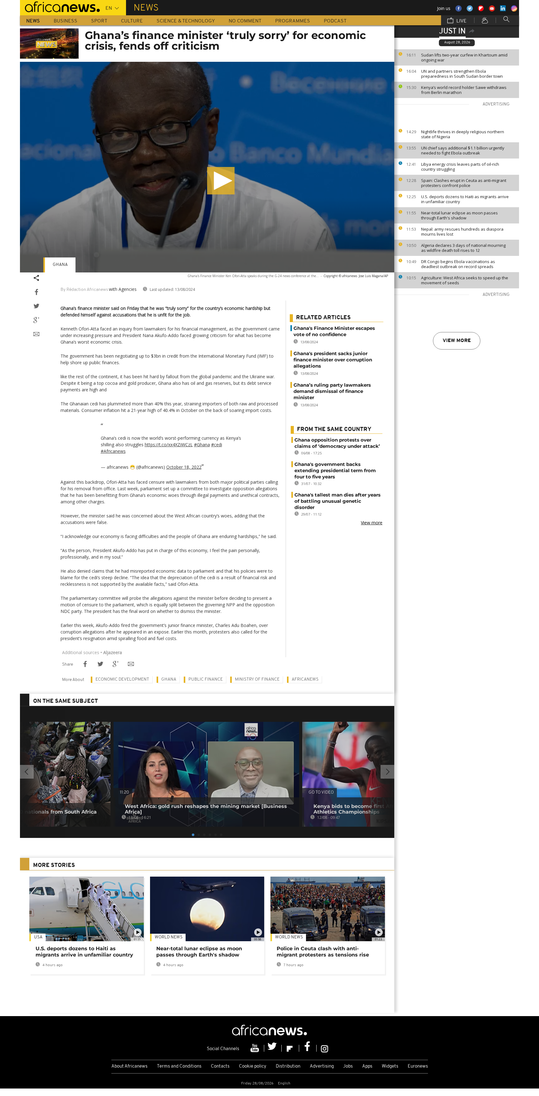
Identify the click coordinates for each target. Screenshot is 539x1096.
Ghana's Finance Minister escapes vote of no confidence (334, 331)
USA (38, 937)
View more (457, 340)
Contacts (220, 1066)
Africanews (305, 679)
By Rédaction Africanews (84, 289)
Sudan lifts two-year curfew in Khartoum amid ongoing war (464, 57)
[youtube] (255, 1048)
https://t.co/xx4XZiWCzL (169, 445)
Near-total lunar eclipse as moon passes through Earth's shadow (459, 215)
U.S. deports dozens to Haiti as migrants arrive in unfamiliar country (465, 199)
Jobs (348, 1066)
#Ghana (202, 445)
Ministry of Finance (257, 679)
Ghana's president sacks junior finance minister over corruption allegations (333, 359)
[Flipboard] (290, 1048)
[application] (207, 167)
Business (65, 21)
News (33, 21)
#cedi (216, 445)
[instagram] (325, 1048)
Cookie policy (252, 1066)
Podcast (335, 21)
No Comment (245, 21)
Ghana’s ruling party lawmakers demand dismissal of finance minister (332, 391)
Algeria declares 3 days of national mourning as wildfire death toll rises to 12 (463, 248)
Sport (99, 21)
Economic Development (122, 679)
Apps (367, 1066)
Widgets (390, 1066)
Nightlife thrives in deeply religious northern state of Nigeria (462, 134)
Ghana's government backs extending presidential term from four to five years (335, 470)
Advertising (322, 1066)
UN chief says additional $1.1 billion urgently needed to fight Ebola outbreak (462, 150)
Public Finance (205, 679)
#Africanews (113, 451)
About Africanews (129, 1066)
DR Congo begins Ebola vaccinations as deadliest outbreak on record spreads (458, 264)
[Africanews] (60, 6)
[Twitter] (273, 1048)
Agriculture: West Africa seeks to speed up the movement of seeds (464, 280)
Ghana (60, 264)
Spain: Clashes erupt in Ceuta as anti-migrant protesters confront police (463, 183)
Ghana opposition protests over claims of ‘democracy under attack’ (337, 443)
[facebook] (308, 1048)
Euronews (418, 1066)
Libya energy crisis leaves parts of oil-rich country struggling (460, 167)
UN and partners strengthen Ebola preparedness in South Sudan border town (462, 74)
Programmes (292, 21)
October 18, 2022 (184, 467)
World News (168, 937)
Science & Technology (186, 21)
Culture (132, 21)
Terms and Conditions (179, 1066)
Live (461, 21)
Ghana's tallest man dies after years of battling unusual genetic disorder (337, 501)
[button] (221, 180)
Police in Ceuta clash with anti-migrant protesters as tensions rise (323, 952)
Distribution (288, 1066)
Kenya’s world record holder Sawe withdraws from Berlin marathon (464, 90)
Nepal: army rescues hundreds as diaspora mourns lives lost (462, 232)
